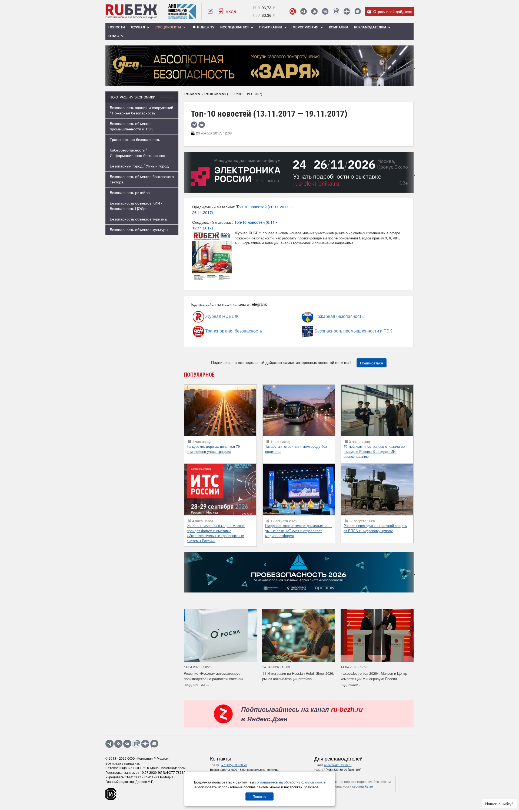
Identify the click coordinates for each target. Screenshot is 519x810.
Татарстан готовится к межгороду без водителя (296, 449)
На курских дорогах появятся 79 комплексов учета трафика (213, 449)
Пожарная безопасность (324, 316)
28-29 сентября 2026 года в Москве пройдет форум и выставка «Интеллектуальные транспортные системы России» (216, 533)
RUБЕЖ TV (205, 27)
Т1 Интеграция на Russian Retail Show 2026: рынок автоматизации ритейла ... (298, 676)
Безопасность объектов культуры (139, 229)
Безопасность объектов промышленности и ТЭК (131, 126)
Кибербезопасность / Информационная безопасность (138, 152)
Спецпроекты (168, 27)
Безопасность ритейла (130, 192)
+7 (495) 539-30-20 (234, 765)
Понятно (259, 796)
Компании (338, 27)
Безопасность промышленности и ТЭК (328, 331)
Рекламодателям (370, 27)
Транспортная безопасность (135, 139)
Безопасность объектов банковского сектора (142, 179)
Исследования (234, 27)
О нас (114, 35)
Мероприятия (306, 27)
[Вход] (228, 11)
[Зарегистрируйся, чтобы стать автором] (210, 11)
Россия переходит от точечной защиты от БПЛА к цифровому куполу (375, 528)
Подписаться (371, 363)
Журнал (138, 27)
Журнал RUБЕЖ (210, 316)
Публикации (271, 27)
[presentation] (109, 65)
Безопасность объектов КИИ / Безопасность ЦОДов (136, 205)
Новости (116, 27)
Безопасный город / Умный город (139, 166)
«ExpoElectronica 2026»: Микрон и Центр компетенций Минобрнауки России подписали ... (374, 679)
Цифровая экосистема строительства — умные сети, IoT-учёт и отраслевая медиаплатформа (298, 530)
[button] (251, 82)
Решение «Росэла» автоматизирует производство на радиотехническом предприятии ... (213, 679)
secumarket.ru (362, 786)
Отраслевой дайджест (392, 11)
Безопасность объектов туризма (138, 219)
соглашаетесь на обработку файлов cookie (290, 782)
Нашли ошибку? (499, 803)
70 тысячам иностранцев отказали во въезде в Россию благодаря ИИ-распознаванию (374, 451)
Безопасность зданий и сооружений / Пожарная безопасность (141, 110)
